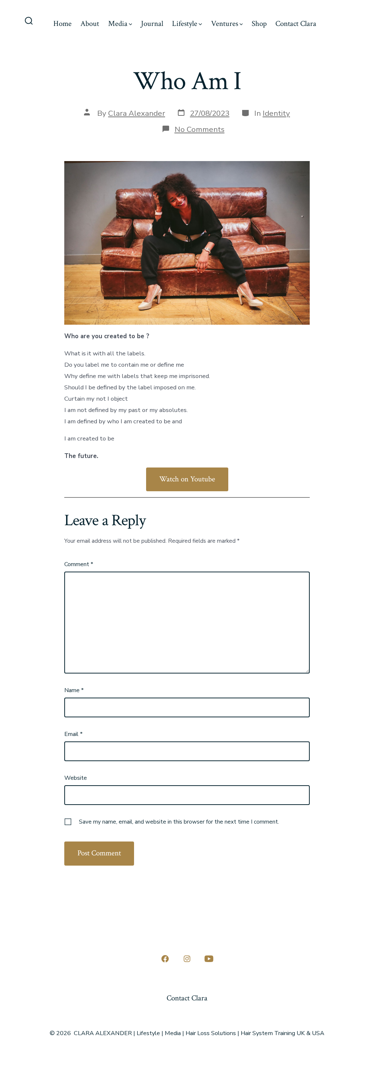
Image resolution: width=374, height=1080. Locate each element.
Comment (78, 564)
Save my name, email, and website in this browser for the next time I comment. (179, 821)
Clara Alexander (136, 113)
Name (74, 690)
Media (117, 23)
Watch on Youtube (187, 479)
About (89, 23)
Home (62, 23)
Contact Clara (295, 23)
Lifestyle (184, 23)
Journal (152, 23)
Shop (259, 23)
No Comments (200, 129)
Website (75, 778)
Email (73, 734)
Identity (276, 113)
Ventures (224, 23)
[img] (130, 24)
